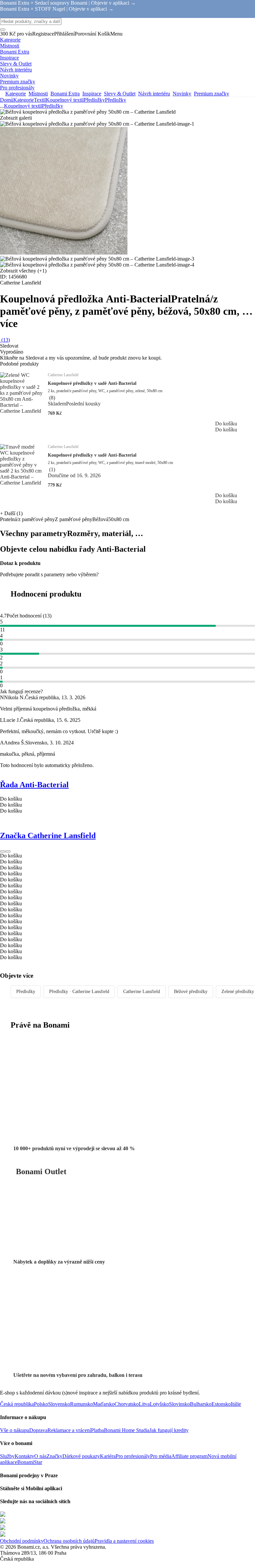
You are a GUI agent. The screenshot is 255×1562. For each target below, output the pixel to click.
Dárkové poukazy (81, 1456)
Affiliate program (189, 1456)
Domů (6, 100)
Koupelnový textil (65, 100)
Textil (40, 100)
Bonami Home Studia (126, 1430)
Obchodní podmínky (21, 1541)
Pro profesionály (133, 1456)
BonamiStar (29, 1462)
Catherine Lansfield (141, 991)
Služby (7, 1456)
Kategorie (23, 100)
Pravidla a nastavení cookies (124, 1541)
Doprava (38, 1430)
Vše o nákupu (14, 1430)
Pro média (160, 1456)
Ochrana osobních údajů (69, 1541)
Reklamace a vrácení (69, 1430)
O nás (40, 1456)
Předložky (115, 100)
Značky (54, 1456)
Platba (97, 1430)
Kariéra (108, 1456)
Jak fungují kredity (169, 1430)
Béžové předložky (191, 991)
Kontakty (24, 1456)
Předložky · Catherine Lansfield (79, 991)
